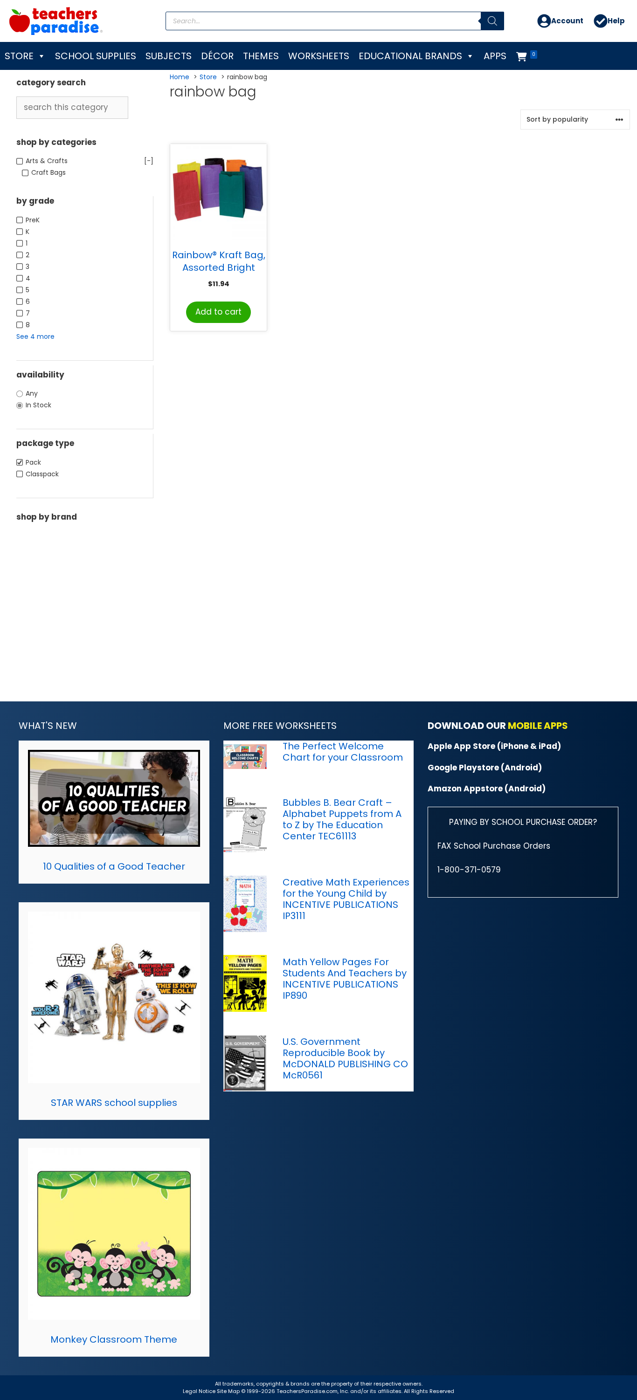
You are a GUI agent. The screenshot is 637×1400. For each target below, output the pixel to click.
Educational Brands (410, 55)
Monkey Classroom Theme (113, 1339)
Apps (495, 55)
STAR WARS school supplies (114, 1102)
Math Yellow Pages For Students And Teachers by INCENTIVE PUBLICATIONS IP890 (345, 978)
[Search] (492, 21)
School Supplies (95, 55)
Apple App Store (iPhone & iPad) (494, 746)
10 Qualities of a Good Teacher (114, 866)
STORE (19, 55)
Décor (217, 55)
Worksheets (318, 55)
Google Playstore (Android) (485, 767)
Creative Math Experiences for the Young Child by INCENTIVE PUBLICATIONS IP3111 (346, 899)
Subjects (168, 55)
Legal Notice (199, 1391)
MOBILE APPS (538, 725)
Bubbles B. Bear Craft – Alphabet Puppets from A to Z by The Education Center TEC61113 (342, 819)
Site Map (229, 1391)
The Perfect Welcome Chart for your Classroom (343, 752)
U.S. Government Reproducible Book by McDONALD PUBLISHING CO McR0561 (345, 1058)
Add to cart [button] (218, 311)
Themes (261, 55)
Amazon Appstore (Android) (487, 788)
